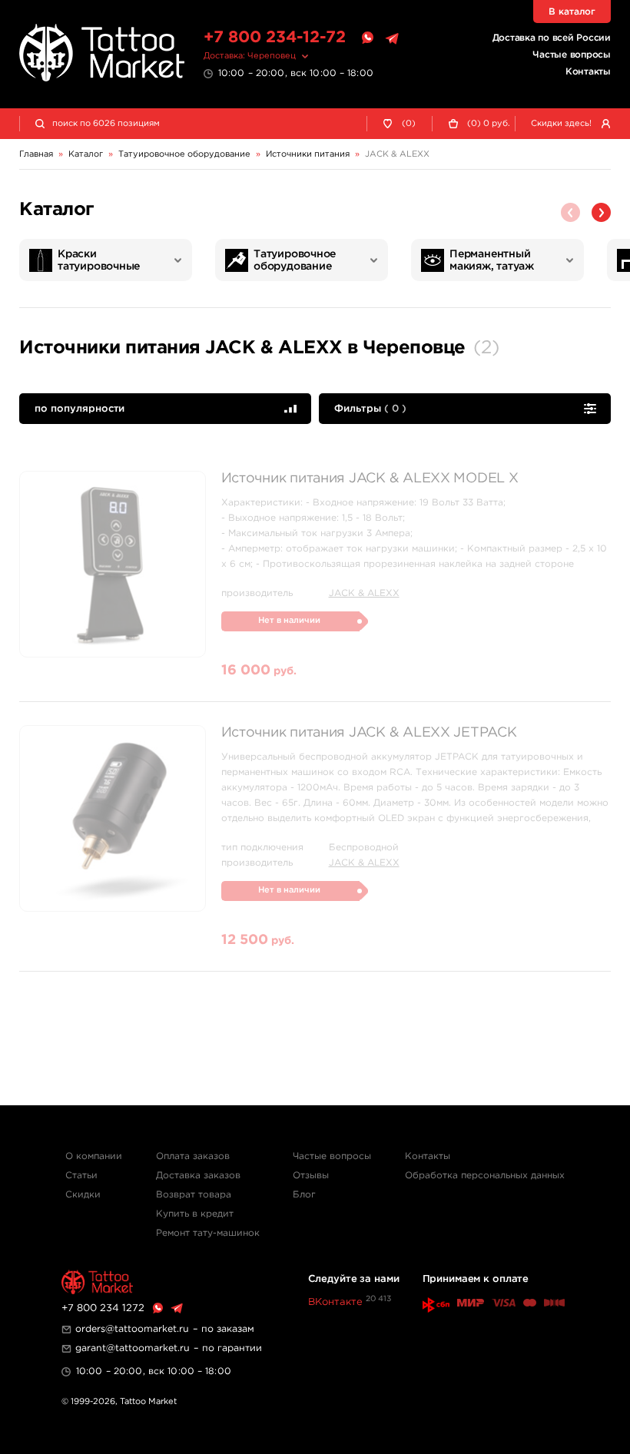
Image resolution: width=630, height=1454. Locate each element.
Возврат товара (193, 1195)
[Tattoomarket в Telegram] (392, 38)
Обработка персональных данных (485, 1175)
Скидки (83, 1195)
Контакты (588, 72)
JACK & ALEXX (364, 593)
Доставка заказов (198, 1175)
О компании (93, 1156)
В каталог (572, 12)
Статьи (81, 1175)
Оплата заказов (193, 1156)
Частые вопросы (571, 55)
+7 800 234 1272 (102, 1308)
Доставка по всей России (551, 38)
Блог (304, 1195)
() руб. (488, 124)
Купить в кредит (195, 1214)
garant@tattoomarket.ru (132, 1348)
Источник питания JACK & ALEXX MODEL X (370, 478)
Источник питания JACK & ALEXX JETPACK (369, 733)
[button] (601, 212)
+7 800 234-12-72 (275, 38)
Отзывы (311, 1175)
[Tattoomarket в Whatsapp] (367, 38)
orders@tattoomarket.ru (132, 1329)
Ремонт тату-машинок (208, 1233)
